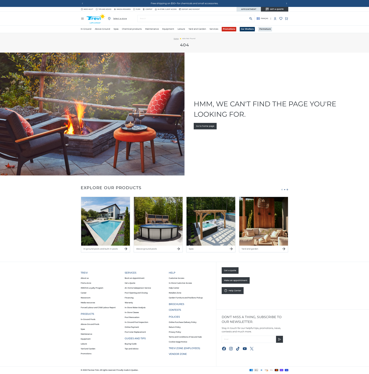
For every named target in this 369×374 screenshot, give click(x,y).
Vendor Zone (178, 354)
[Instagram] (231, 348)
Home (176, 38)
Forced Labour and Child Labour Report (98, 307)
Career (83, 293)
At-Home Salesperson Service (138, 288)
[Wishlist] (281, 18)
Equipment (86, 339)
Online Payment (132, 327)
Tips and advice (104, 9)
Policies (174, 317)
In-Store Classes (132, 312)
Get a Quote (130, 283)
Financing (129, 298)
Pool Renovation (132, 317)
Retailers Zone (175, 293)
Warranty (129, 303)
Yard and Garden (88, 349)
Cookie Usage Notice (178, 342)
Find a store (86, 283)
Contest (148, 9)
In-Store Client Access (167, 9)
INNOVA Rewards (124, 9)
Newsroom (86, 298)
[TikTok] (238, 348)
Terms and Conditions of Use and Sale (185, 337)
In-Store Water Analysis (135, 307)
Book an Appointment (134, 278)
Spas (83, 329)
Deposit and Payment (191, 9)
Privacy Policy (175, 332)
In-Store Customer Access (180, 283)
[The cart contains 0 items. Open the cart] (286, 18)
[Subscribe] (279, 339)
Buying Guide (131, 344)
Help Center (174, 288)
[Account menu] (275, 18)
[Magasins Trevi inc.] (95, 18)
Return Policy (175, 327)
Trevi (84, 272)
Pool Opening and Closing (136, 293)
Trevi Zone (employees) (184, 348)
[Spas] (211, 221)
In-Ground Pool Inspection (136, 322)
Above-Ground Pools (90, 324)
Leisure (84, 344)
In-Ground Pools (88, 319)
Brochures (176, 304)
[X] (251, 348)
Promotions (229, 29)
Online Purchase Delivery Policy (183, 322)
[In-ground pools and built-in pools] (105, 221)
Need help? (88, 9)
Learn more (219, 3)
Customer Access (176, 278)
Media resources (88, 303)
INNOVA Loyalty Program (92, 288)
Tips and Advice (131, 349)
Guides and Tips (135, 338)
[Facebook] (224, 348)
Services (130, 272)
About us (85, 278)
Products (87, 314)
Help (172, 272)
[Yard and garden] (263, 221)
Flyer (138, 9)
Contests (175, 310)
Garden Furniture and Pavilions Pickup (186, 298)
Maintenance (86, 334)
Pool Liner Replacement (135, 332)
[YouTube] (244, 348)
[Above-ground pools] (158, 221)
